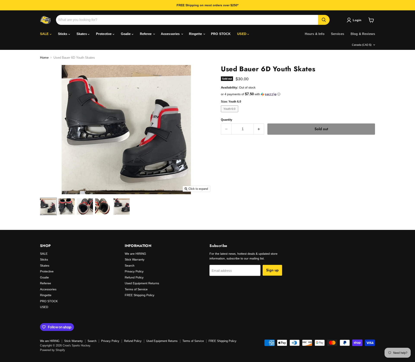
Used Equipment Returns (142, 283)
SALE (45, 34)
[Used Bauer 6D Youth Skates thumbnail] (48, 206)
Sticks (63, 34)
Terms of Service (136, 289)
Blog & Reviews (363, 34)
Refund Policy (134, 277)
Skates (82, 34)
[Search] (324, 20)
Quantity (226, 119)
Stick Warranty (134, 259)
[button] (298, 94)
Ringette (196, 34)
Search (129, 265)
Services (337, 34)
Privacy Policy (134, 271)
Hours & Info (314, 34)
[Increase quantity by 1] (259, 128)
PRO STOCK (221, 34)
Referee (146, 34)
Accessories (171, 34)
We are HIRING (135, 253)
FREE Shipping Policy (139, 295)
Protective (104, 34)
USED (242, 34)
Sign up (272, 270)
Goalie (126, 34)
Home (44, 57)
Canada (362, 44)
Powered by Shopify (52, 350)
